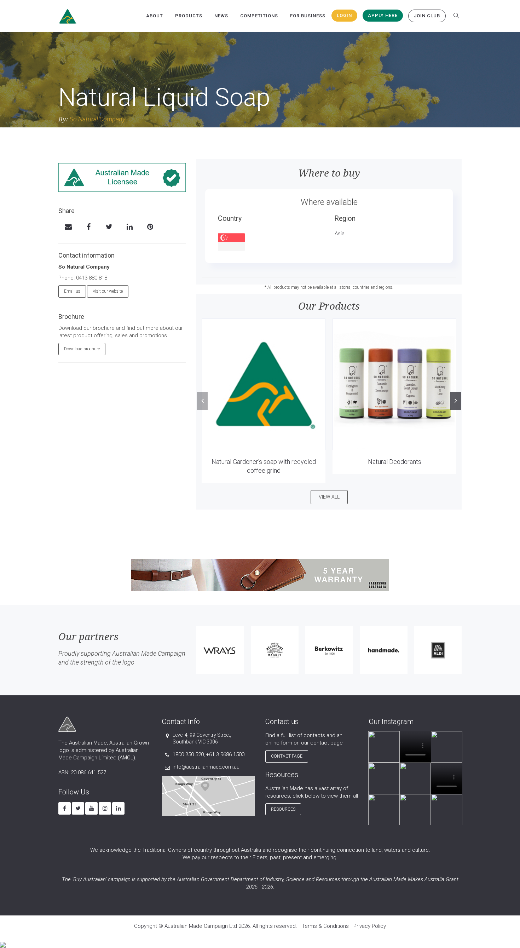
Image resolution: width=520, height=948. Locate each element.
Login (344, 15)
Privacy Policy (369, 926)
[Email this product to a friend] (68, 227)
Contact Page (286, 756)
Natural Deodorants (394, 461)
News (221, 15)
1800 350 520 (188, 754)
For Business (307, 15)
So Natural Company (97, 119)
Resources (283, 809)
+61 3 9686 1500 (225, 754)
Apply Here (383, 15)
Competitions (259, 15)
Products (188, 15)
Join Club (427, 15)
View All (329, 497)
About (154, 15)
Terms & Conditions (325, 926)
